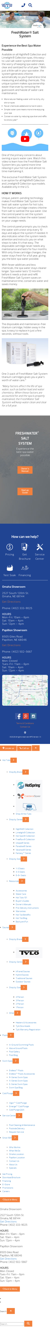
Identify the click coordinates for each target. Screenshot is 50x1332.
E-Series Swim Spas (18, 1084)
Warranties (21, 911)
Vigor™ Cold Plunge (18, 1103)
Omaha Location (16, 1154)
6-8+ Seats (21, 875)
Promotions (7, 1188)
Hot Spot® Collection (25, 836)
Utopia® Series (22, 843)
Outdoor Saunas (23, 981)
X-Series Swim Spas (18, 1080)
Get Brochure (25, 556)
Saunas (5, 927)
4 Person (20, 997)
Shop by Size (15, 859)
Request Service (16, 1132)
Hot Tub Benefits (23, 914)
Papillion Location (17, 1157)
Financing (25, 575)
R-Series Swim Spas (18, 1077)
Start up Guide (25, 491)
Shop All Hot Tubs (23, 814)
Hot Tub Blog (21, 918)
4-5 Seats (20, 872)
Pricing (9, 554)
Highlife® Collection (24, 829)
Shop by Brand (15, 939)
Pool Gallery (14, 1051)
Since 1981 (7, 1137)
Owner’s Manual (25, 470)
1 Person (19, 1007)
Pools (5, 1035)
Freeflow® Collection (25, 839)
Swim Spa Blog (16, 1087)
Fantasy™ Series (23, 853)
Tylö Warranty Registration (28, 1029)
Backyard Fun (22, 921)
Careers (6, 1191)
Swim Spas (7, 1061)
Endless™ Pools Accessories (22, 1074)
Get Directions (11, 601)
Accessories (21, 890)
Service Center (40, 556)
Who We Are (14, 1147)
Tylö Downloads (23, 1026)
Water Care (21, 894)
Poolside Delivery (17, 1128)
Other (11, 1013)
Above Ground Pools (18, 1048)
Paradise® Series (23, 846)
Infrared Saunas (23, 971)
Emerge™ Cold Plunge (19, 1106)
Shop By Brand (15, 772)
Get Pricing (7, 1174)
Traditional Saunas (24, 978)
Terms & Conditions (25, 723)
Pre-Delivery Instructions (27, 908)
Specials (13, 1168)
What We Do (14, 1150)
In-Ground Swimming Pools (21, 1044)
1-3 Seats (20, 868)
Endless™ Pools (16, 1070)
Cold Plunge (7, 1093)
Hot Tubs (6, 760)
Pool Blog (13, 1055)
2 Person (20, 1004)
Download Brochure (11, 1177)
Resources (14, 881)
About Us (13, 1164)
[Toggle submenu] (13, 760)
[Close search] (11, 1311)
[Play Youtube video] (25, 139)
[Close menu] (36, 748)
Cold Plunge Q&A (16, 1109)
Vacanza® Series (23, 849)
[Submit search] (28, 1324)
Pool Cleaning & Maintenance (22, 1125)
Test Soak (9, 575)
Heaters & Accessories (26, 1022)
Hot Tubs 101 (21, 897)
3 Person (20, 1000)
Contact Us (25, 726)
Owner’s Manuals (23, 904)
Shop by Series (16, 819)
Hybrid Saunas (22, 974)
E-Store (6, 1184)
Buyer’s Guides (22, 901)
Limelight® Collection (25, 832)
